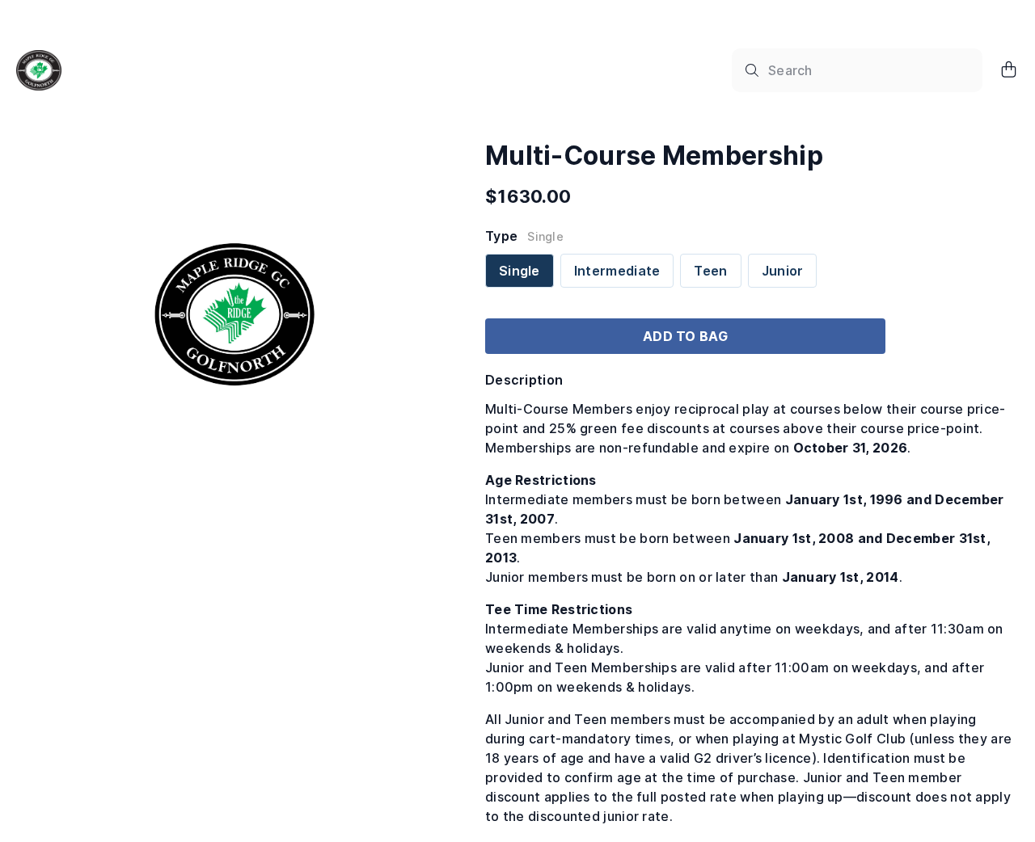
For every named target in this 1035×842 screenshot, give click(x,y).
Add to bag (685, 336)
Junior (783, 271)
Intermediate (617, 271)
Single (519, 271)
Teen (710, 271)
